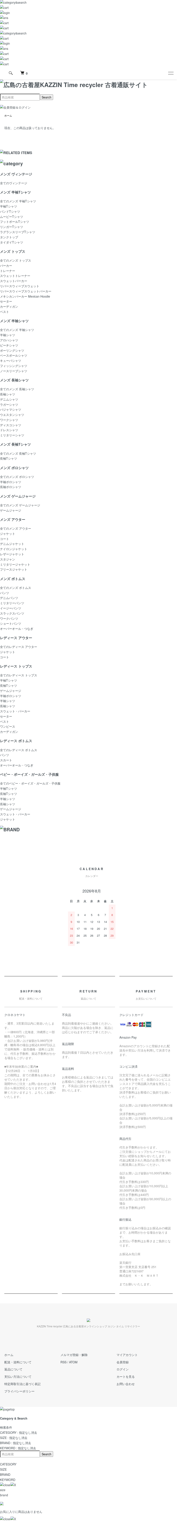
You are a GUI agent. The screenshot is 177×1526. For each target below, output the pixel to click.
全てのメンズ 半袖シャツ (17, 330)
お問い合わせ (126, 1384)
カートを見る (126, 1376)
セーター (6, 301)
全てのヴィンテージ (13, 183)
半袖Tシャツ (8, 206)
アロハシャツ (9, 340)
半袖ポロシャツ (10, 482)
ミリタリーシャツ (12, 435)
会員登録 (123, 1362)
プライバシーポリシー (19, 1391)
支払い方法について (18, 1376)
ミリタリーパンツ (12, 603)
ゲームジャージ (10, 510)
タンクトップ (9, 237)
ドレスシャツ (9, 430)
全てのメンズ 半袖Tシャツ (18, 201)
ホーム (8, 115)
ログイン (123, 1369)
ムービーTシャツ (11, 216)
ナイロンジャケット (13, 549)
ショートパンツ (10, 623)
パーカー (6, 265)
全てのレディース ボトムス (18, 750)
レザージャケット (12, 554)
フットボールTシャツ (14, 221)
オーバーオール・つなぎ (16, 628)
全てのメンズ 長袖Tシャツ (18, 453)
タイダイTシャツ (11, 242)
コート (4, 539)
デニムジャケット (12, 543)
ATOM (73, 1362)
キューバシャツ (10, 360)
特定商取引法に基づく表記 (22, 1384)
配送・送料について (18, 1362)
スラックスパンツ (12, 613)
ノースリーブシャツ (13, 371)
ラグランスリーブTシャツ (17, 232)
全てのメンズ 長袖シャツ (17, 389)
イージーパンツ (10, 608)
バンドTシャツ (10, 211)
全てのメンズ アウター (15, 528)
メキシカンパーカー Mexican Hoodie (25, 296)
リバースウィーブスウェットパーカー (25, 291)
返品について (13, 1369)
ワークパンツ (9, 618)
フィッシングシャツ (13, 366)
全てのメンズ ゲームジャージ (20, 505)
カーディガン (9, 306)
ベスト (4, 311)
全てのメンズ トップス (15, 260)
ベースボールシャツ (13, 355)
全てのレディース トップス (18, 675)
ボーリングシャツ (12, 350)
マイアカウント (127, 1355)
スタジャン (7, 559)
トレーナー (7, 270)
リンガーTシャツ (11, 227)
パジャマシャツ (10, 409)
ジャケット (7, 533)
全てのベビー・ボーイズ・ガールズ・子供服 (30, 783)
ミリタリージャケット (15, 564)
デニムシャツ (9, 399)
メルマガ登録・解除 (74, 1355)
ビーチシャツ (9, 345)
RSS (63, 1362)
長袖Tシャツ (8, 458)
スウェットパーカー (13, 281)
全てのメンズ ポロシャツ (17, 476)
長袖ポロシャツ (10, 487)
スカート (6, 760)
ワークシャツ (9, 420)
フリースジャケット (13, 569)
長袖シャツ (7, 394)
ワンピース (7, 726)
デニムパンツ (9, 598)
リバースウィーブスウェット (19, 286)
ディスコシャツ (10, 425)
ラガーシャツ (9, 404)
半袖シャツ (7, 335)
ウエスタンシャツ (12, 414)
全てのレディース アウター (18, 646)
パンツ (4, 593)
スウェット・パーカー (15, 711)
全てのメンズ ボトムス (15, 587)
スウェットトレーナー (15, 275)
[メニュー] (170, 73)
